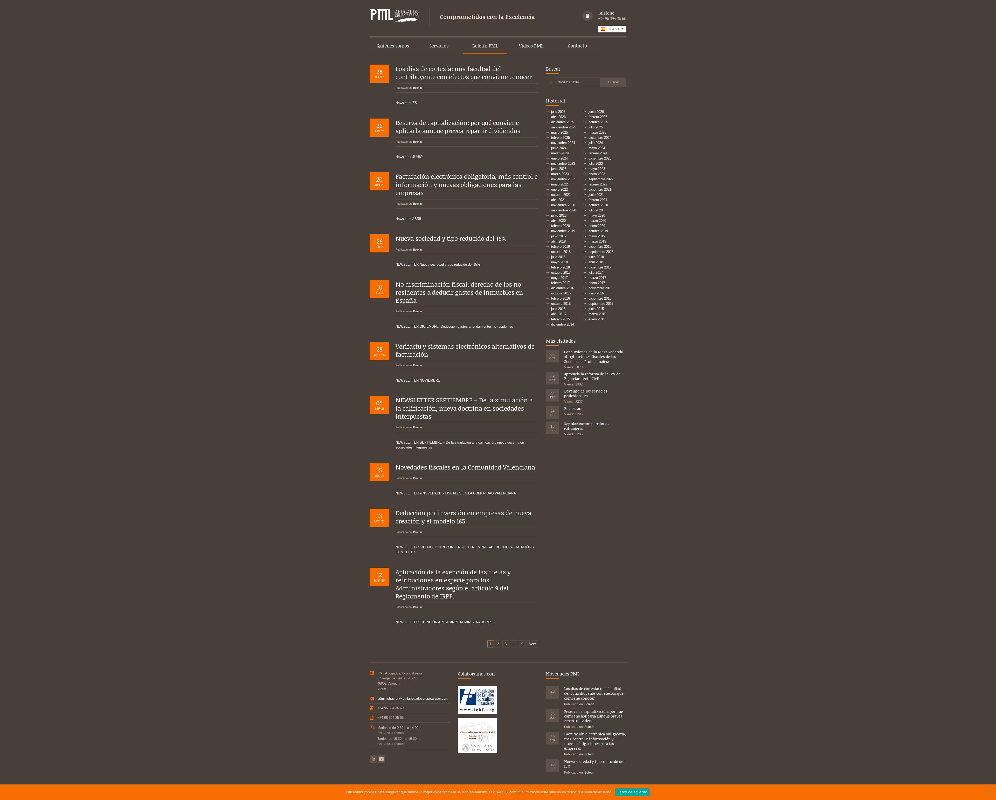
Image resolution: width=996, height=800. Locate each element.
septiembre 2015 (601, 304)
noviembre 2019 (563, 231)
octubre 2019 (598, 231)
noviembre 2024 (563, 143)
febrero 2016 (560, 298)
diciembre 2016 (562, 288)
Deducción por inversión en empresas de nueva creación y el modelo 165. (463, 516)
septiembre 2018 (601, 252)
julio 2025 (596, 127)
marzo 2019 (597, 241)
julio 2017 (596, 272)
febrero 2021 (598, 200)
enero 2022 (559, 189)
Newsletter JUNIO (409, 157)
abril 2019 (558, 241)
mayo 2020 (597, 215)
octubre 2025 (598, 122)
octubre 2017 (561, 272)
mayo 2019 (597, 236)
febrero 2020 (560, 226)
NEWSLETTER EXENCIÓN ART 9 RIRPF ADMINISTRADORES (444, 622)
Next (532, 644)
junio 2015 (596, 309)
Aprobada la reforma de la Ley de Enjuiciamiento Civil (592, 376)
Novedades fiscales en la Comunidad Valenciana (465, 467)
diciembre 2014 (562, 324)
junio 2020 (558, 215)
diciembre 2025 (562, 122)
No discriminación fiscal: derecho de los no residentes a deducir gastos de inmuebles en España (459, 292)
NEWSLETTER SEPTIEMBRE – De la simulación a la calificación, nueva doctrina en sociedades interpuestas (464, 408)
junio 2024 (558, 148)
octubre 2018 (561, 252)
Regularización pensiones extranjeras (586, 426)
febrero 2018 (560, 267)
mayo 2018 (559, 262)
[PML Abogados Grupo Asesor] (394, 16)
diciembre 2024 (600, 138)
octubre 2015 (561, 304)
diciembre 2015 (600, 298)
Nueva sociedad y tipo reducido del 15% (451, 238)
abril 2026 (558, 117)
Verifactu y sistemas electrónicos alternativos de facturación (465, 350)
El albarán (572, 408)
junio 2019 (558, 236)
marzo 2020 (597, 221)
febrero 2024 (598, 153)
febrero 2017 (560, 283)
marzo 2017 (597, 278)
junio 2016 (596, 293)
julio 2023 (596, 163)
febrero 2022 (598, 184)
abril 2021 (558, 200)
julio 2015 (558, 309)
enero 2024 (559, 158)
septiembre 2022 (601, 179)
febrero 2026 (598, 117)
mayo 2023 (597, 169)
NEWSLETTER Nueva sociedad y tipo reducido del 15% (438, 264)
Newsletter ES (406, 103)
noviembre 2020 (563, 205)
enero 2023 (597, 174)
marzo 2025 (597, 132)
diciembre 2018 (600, 247)
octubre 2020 (598, 205)
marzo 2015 (597, 314)
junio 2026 (596, 112)
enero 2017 (597, 283)
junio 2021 (596, 195)
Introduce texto (567, 82)
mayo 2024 (597, 148)
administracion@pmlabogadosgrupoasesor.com (412, 698)
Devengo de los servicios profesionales (585, 393)
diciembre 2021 (600, 189)
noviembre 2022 (563, 179)
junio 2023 (558, 169)
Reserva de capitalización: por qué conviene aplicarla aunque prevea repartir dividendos (458, 126)
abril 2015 (558, 314)
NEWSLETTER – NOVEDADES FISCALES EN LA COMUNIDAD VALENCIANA (456, 493)
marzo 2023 (560, 174)
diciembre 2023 (600, 158)
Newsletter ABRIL (409, 219)
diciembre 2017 (600, 267)
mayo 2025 (559, 132)
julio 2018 (558, 257)
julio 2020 (596, 210)
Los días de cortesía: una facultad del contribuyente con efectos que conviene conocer (464, 72)
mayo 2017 (559, 278)
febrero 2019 (560, 247)
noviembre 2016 (600, 288)
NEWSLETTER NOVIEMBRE (418, 380)
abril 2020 (558, 221)
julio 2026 (558, 112)
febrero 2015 (560, 319)
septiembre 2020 (563, 210)
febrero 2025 (560, 138)
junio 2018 (596, 257)
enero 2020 (597, 226)
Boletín (417, 87)
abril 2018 (596, 262)
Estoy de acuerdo (632, 792)
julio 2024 (596, 143)
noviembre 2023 (563, 163)
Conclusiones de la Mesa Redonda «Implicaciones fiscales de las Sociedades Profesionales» (593, 356)
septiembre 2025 (563, 127)
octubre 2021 (561, 195)
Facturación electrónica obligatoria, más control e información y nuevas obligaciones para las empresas (467, 184)
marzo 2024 (560, 153)
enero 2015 (597, 319)
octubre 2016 (561, 293)
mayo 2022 (559, 184)
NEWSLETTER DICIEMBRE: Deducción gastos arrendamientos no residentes (454, 326)
